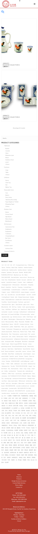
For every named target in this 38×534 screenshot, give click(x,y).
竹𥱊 (16, 437)
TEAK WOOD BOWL (21, 366)
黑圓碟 (24, 460)
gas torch (27, 302)
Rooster (25, 344)
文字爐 (32, 410)
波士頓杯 (33, 420)
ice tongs (16, 312)
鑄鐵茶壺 (26, 452)
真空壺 (18, 432)
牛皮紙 (32, 428)
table (11, 363)
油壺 (28, 420)
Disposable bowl (9, 299)
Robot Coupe (5, 344)
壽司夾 (10, 405)
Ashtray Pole (9, 248)
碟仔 (17, 435)
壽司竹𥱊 (15, 405)
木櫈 (20, 415)
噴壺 (6, 403)
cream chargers (25, 292)
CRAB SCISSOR (15, 292)
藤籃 (31, 445)
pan (26, 326)
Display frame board (23, 297)
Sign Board (8, 216)
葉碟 (3, 445)
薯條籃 (27, 445)
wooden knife (13, 388)
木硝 (23, 415)
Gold (23, 307)
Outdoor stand (8, 245)
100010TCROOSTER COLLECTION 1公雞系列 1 (11, 65)
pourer (33, 334)
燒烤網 (8, 428)
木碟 (30, 415)
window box (29, 381)
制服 (10, 400)
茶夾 (25, 442)
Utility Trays (11, 373)
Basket (7, 148)
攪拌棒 (23, 410)
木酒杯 (7, 418)
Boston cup (31, 277)
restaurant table (9, 341)
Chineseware (16, 284)
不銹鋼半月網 (16, 395)
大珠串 (26, 405)
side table (4, 354)
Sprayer (21, 356)
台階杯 (30, 400)
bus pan (24, 280)
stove (3, 361)
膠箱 (15, 442)
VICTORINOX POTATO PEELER (17, 376)
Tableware (7, 145)
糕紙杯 (28, 437)
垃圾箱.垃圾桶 (32, 403)
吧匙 (34, 400)
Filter (5, 255)
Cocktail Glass (27, 287)
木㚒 (28, 413)
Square (26, 356)
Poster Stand (9, 214)
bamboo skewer (22, 270)
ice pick (10, 312)
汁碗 (18, 420)
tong (25, 368)
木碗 (26, 415)
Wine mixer (21, 383)
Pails (22, 326)
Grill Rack (14, 309)
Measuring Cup (20, 319)
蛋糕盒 (6, 447)
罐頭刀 (10, 440)
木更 (6, 415)
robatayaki (31, 341)
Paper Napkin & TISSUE (11, 202)
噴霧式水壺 (12, 403)
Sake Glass (11, 349)
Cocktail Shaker (6, 289)
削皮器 (14, 400)
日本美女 (17, 413)
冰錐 (20, 398)
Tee (9, 368)
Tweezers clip (21, 371)
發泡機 (5, 432)
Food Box (4, 302)
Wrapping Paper (9, 204)
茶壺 (22, 442)
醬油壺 (26, 450)
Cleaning (20, 287)
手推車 (15, 410)
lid (2, 319)
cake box (29, 280)
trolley (6, 371)
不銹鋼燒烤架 (24, 395)
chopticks (8, 287)
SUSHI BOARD (15, 361)
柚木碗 (17, 418)
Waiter (29, 376)
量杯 (35, 450)
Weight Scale (31, 378)
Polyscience (15, 334)
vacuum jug (18, 373)
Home (19, 474)
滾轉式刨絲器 (14, 423)
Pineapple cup (17, 329)
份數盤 (31, 395)
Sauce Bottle (26, 349)
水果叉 (7, 420)
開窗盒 (6, 455)
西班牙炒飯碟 (16, 447)
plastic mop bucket (7, 331)
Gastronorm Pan (9, 227)
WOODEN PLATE (20, 391)
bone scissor (23, 277)
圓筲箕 (21, 403)
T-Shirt (7, 363)
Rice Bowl (24, 341)
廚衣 (6, 410)
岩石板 (22, 408)
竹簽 (5, 437)
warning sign (8, 378)
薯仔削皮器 (21, 445)
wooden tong (23, 393)
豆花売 (32, 447)
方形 (13, 413)
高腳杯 (13, 460)
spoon (16, 356)
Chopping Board (9, 236)
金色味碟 (6, 452)
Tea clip (12, 366)
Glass (6, 153)
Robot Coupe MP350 (16, 344)
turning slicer (12, 371)
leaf (35, 317)
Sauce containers (9, 351)
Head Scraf (24, 309)
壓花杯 (3, 405)
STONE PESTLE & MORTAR (16, 358)
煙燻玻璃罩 (31, 425)
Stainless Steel (9, 160)
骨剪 (9, 460)
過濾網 (11, 450)
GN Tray (14, 307)
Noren (7, 212)
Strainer (8, 361)
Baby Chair (14, 267)
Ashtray (8, 267)
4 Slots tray (31, 265)
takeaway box (31, 363)
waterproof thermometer (19, 378)
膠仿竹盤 (23, 440)
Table (6, 172)
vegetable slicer (27, 373)
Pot (29, 334)
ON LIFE (16, 324)
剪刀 (20, 400)
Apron (7, 180)
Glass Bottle (19, 304)
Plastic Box (33, 329)
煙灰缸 (15, 425)
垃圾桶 (26, 403)
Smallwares (8, 229)
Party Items (8, 197)
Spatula (12, 356)
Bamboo (20, 267)
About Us (19, 477)
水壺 (3, 420)
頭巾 (5, 457)
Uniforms (6, 177)
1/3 (5, 265)
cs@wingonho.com (21, 501)
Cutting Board (6, 297)
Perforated (9, 329)
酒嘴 (15, 450)
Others (7, 164)
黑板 (28, 460)
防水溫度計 (12, 455)
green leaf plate (30, 307)
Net (32, 321)
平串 (34, 408)
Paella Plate (17, 326)
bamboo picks (13, 270)
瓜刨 (33, 430)
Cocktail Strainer (15, 289)
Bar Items (8, 238)
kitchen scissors (17, 317)
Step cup (31, 356)
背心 (14, 440)
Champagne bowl (6, 284)
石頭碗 (31, 432)
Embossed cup (27, 299)
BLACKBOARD (6, 277)
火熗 (20, 423)
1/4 (8, 265)
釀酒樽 (31, 450)
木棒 (16, 415)
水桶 (11, 420)
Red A (26, 336)
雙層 (26, 455)
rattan (14, 336)
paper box (30, 326)
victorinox (4, 376)
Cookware (8, 233)
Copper (4, 292)
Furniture (6, 167)
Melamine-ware (9, 155)
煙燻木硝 (24, 425)
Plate (29, 331)
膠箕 (11, 442)
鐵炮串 (21, 452)
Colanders (31, 289)
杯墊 (13, 418)
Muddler (27, 321)
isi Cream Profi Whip (13, 314)
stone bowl (5, 358)
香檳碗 (33, 457)
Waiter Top (8, 187)
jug (11, 317)
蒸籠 (6, 445)
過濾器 (6, 450)
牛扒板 (28, 428)
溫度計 (8, 423)
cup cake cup (11, 294)
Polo (10, 334)
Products (19, 479)
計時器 (23, 447)
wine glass (14, 383)
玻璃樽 (16, 430)
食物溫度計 (15, 457)
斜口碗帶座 (8, 413)
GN (10, 307)
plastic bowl (25, 329)
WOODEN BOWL (10, 386)
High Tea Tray (31, 309)
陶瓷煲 (18, 455)
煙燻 (19, 425)
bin (23, 275)
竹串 (28, 435)
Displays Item (8, 209)
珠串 (29, 430)
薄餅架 (10, 445)
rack (10, 336)
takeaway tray (5, 366)
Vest (33, 373)
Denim (12, 297)
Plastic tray (16, 331)
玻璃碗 (21, 430)
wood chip (28, 383)
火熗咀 (25, 423)
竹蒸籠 (12, 437)
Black (26, 275)
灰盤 (29, 423)
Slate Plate (11, 354)
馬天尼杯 (4, 460)
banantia (9, 272)
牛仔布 (23, 428)
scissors (29, 351)
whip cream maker (13, 381)
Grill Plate (8, 309)
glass (13, 304)
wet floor (4, 381)
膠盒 (28, 440)
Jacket (32, 314)
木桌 (13, 415)
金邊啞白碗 (13, 452)
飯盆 (25, 457)
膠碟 (8, 442)
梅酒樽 (24, 418)
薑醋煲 (15, 445)
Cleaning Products (9, 251)
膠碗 (5, 442)
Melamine (28, 319)
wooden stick (14, 393)
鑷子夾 (31, 452)
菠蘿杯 (29, 442)
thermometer (14, 368)
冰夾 (13, 398)
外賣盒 (21, 405)
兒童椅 (5, 398)
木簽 (3, 418)
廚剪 (3, 410)
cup (6, 294)
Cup (6, 193)
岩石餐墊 (27, 408)
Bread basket (12, 280)
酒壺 (19, 450)
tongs (28, 368)
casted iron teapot (11, 282)
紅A (32, 437)
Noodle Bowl (5, 324)
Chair (6, 170)
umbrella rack (29, 371)
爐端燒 (18, 428)
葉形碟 (34, 442)
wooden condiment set (22, 386)
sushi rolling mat (25, 361)
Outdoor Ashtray (24, 324)
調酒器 (28, 447)
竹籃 (8, 437)
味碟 (3, 403)
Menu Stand (8, 219)
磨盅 (23, 435)
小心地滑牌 (14, 408)
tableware (17, 363)
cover (8, 292)
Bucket (19, 280)
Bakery (7, 195)
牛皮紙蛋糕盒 (9, 430)
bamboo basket (28, 267)
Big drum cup (17, 275)
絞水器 (5, 440)
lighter (6, 319)
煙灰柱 (11, 425)
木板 (9, 415)
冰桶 (16, 398)
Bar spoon (15, 272)
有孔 (25, 413)
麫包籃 (20, 460)
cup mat (28, 294)
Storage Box (28, 358)
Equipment (8, 231)
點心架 (32, 460)
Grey (3, 309)
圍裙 (17, 403)
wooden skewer (30, 391)
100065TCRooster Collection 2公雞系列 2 (11, 117)
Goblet (19, 307)
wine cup (8, 383)
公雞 (9, 398)
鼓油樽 (6, 462)
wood (6, 162)
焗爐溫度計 (5, 425)
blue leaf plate (15, 277)
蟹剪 (10, 447)
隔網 (22, 455)
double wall (18, 299)
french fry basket (12, 302)
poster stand (23, 334)
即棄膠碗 (24, 400)
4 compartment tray (21, 265)
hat (19, 309)
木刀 (31, 413)
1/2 (3, 265)
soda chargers (27, 354)
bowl (3, 280)
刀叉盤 (33, 398)
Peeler (3, 329)
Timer (21, 368)
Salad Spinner (18, 349)
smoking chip (18, 354)
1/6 (11, 265)
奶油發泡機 (32, 405)
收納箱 (28, 410)
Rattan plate (20, 336)
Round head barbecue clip (19, 346)
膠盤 (31, 440)
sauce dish (18, 351)
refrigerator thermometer (21, 339)
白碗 (9, 432)
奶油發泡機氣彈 (6, 408)
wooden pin (11, 391)
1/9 (14, 265)
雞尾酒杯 (30, 455)
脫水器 (18, 440)
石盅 (22, 432)
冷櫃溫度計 (25, 398)
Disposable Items (9, 190)
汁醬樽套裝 (23, 420)
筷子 (20, 437)
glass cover (26, 304)
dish (16, 297)
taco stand (24, 363)
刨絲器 (6, 400)
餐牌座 (29, 457)
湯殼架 (3, 423)
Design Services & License (19, 481)
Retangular (18, 341)
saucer (24, 351)
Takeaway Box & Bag (11, 199)
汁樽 (14, 420)
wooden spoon (6, 393)
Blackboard (8, 221)
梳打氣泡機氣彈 (31, 418)
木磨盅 (34, 415)
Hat (6, 185)
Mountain (21, 321)
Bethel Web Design (23, 531)
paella (11, 326)
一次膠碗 (9, 395)
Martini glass (11, 319)
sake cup (4, 349)
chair (24, 282)
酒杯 (22, 450)
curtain (34, 294)
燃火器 (3, 428)
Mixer (16, 321)
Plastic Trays (23, 331)
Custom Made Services (19, 483)
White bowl (22, 381)
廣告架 (10, 410)
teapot (30, 366)
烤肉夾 (33, 423)
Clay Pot (14, 287)
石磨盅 (26, 432)
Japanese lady (5, 317)
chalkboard (30, 282)
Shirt (33, 351)
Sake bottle (30, 346)
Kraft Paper (30, 317)
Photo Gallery (19, 485)
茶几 (18, 442)
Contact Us (19, 487)
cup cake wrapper (20, 294)
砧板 (5, 435)
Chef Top (8, 182)
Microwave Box (9, 321)
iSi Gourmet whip (25, 314)
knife (24, 317)
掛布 (19, 410)
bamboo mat (5, 270)
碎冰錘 (9, 435)
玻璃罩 (25, 430)
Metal (7, 157)
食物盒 (21, 457)
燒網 (12, 428)
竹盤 (32, 435)
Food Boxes (8, 240)
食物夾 (9, 457)
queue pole (5, 336)
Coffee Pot (24, 289)
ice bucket (4, 312)
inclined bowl (23, 312)
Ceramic (7, 151)
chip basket (24, 284)
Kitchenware (7, 224)
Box (6, 280)
